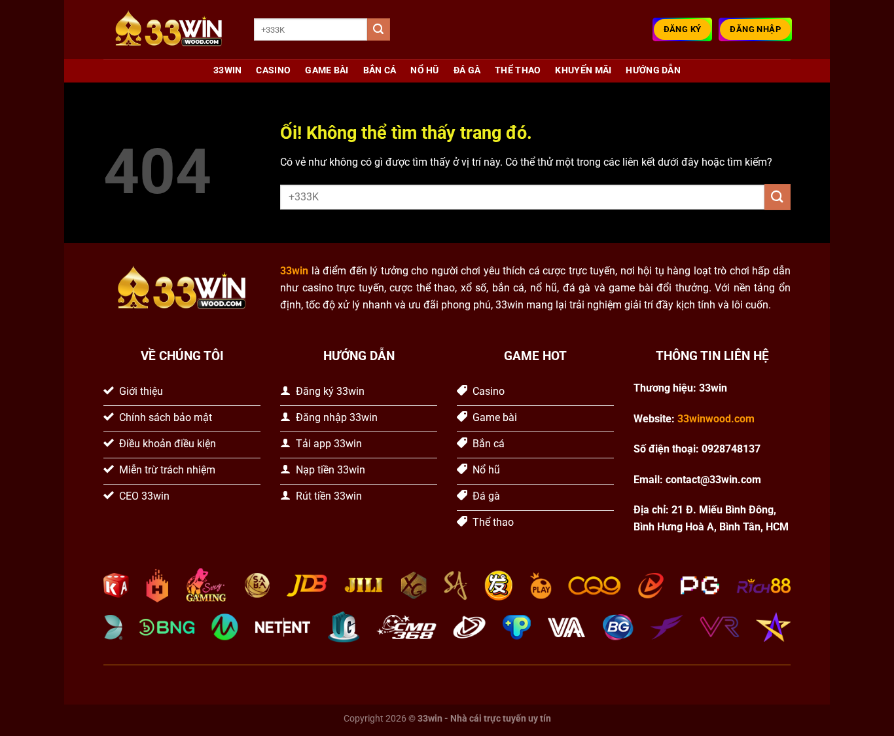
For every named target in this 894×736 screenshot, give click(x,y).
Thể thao (518, 70)
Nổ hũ (424, 70)
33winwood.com (716, 419)
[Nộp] (378, 29)
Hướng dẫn (653, 70)
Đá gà (467, 70)
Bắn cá (380, 70)
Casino (273, 70)
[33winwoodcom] (168, 30)
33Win (227, 70)
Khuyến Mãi (583, 70)
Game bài (326, 70)
